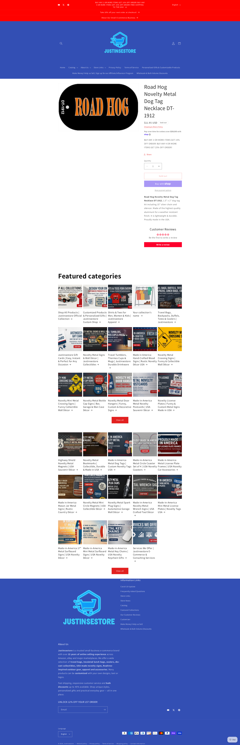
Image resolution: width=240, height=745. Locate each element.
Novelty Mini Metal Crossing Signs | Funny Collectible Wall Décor (68, 405)
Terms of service (108, 744)
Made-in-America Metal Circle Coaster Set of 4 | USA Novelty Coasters (145, 465)
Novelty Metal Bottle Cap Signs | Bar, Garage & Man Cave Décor (94, 405)
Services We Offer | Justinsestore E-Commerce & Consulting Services (144, 553)
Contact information (137, 744)
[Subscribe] (105, 709)
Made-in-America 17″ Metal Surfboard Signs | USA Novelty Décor (69, 553)
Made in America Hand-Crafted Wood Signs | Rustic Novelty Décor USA (145, 359)
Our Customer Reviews (130, 614)
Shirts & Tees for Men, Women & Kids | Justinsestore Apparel (119, 317)
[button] (61, 43)
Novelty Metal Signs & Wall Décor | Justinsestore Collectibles (94, 359)
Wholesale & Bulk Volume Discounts (136, 629)
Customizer (125, 619)
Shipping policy (122, 744)
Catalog (123, 605)
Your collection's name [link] (142, 314)
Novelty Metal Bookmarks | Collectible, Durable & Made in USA (94, 465)
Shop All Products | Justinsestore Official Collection (70, 315)
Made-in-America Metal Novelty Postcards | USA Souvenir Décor (142, 405)
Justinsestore (69, 744)
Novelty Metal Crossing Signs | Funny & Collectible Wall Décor (169, 359)
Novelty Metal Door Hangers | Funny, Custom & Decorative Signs (119, 405)
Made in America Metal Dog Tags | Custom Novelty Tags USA (119, 465)
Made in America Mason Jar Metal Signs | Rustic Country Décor (67, 507)
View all (120, 420)
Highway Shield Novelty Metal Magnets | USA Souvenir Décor (66, 465)
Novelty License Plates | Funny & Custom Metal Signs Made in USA (169, 405)
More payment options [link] (163, 190)
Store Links (125, 596)
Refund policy (82, 744)
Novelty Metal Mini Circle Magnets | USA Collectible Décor (94, 505)
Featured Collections (129, 610)
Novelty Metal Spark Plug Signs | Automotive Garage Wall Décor (119, 507)
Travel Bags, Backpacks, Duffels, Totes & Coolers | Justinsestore (169, 317)
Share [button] (149, 154)
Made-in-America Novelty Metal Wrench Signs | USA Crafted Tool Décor (143, 507)
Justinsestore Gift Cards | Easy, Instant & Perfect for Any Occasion (69, 359)
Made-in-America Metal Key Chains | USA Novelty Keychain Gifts (118, 553)
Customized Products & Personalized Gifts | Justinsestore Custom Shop (95, 317)
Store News (125, 600)
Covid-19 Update (127, 586)
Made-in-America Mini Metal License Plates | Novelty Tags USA (169, 507)
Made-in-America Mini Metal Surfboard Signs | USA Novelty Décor (94, 553)
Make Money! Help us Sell (131, 624)
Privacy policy (95, 744)
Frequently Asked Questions (132, 591)
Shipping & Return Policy (153, 127)
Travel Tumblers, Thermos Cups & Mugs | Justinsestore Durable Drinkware (119, 359)
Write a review (163, 244)
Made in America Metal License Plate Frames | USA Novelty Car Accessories (170, 465)
